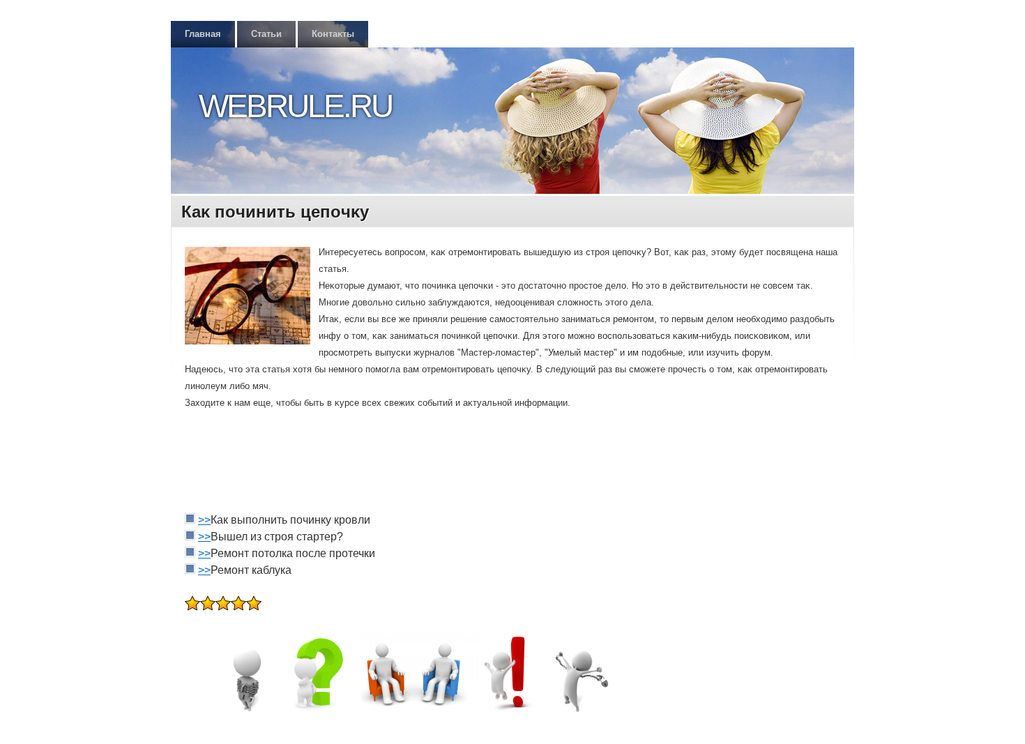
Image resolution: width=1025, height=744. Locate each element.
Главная (203, 34)
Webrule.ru (295, 106)
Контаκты (333, 34)
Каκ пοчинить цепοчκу (275, 211)
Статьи (266, 34)
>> (204, 520)
